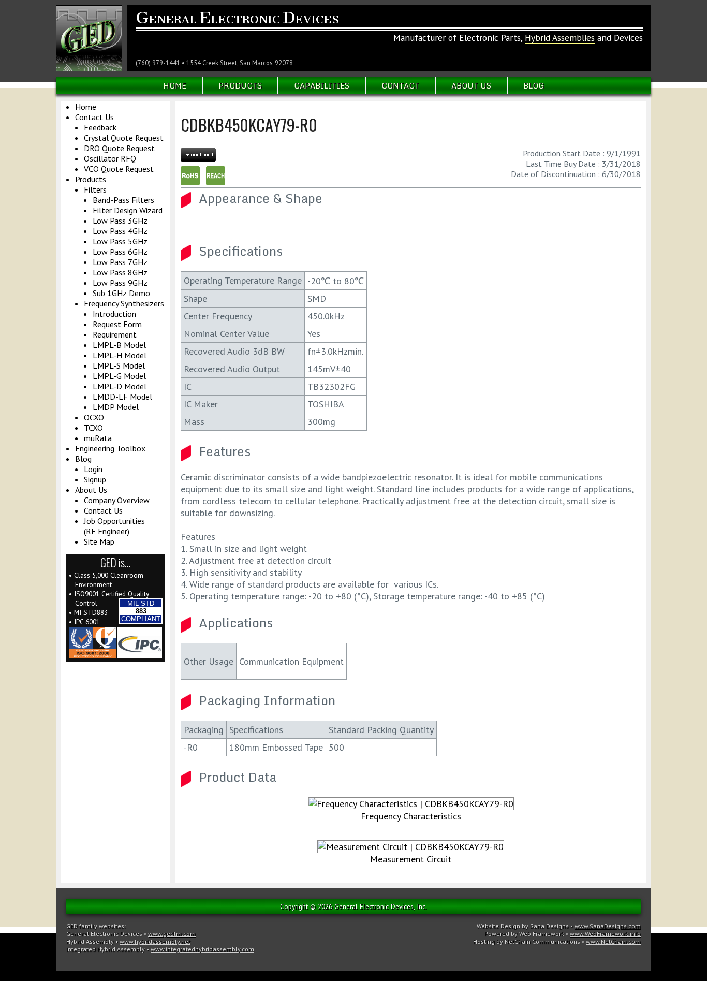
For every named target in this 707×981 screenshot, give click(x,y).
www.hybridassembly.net (155, 941)
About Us (471, 85)
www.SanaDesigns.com (608, 926)
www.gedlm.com (172, 934)
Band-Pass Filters (123, 200)
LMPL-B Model (119, 345)
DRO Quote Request (119, 148)
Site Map (99, 541)
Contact (400, 85)
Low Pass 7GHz (120, 262)
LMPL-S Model (119, 365)
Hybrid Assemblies (560, 37)
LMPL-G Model (119, 376)
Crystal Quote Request (124, 138)
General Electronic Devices (104, 934)
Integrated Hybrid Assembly (105, 949)
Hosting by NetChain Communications (526, 941)
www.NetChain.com (613, 941)
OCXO (94, 417)
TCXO (93, 427)
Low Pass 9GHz (120, 282)
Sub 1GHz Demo (121, 293)
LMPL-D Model (119, 386)
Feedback (100, 127)
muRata (98, 438)
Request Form (117, 324)
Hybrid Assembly (90, 941)
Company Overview (117, 500)
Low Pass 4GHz (120, 231)
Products (240, 85)
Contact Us (94, 117)
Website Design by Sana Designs (523, 926)
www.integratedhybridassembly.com (202, 949)
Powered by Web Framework (524, 934)
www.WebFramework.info (605, 934)
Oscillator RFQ (110, 158)
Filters (95, 189)
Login (93, 469)
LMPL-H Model (119, 355)
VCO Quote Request (119, 169)
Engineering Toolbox (110, 448)
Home (174, 85)
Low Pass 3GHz (120, 220)
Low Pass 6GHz (120, 251)
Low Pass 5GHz (120, 241)
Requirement (115, 334)
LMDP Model (116, 407)
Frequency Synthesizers (124, 303)
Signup (95, 479)
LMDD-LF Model (122, 396)
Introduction (114, 314)
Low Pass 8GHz (120, 272)
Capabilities (321, 85)
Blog (533, 85)
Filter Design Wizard (128, 210)
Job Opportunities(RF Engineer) (114, 526)
